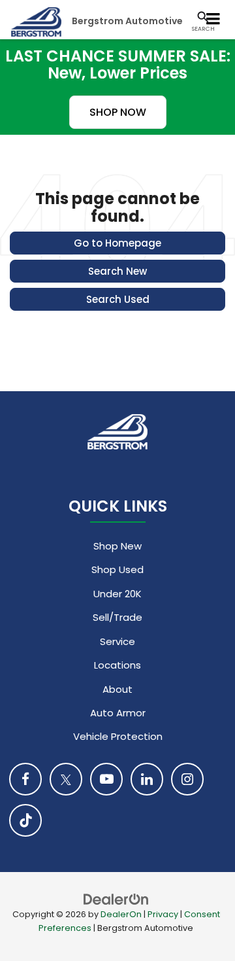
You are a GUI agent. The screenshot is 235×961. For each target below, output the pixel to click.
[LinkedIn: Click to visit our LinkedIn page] (147, 779)
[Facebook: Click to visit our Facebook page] (25, 779)
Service (117, 641)
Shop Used (117, 569)
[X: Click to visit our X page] (66, 779)
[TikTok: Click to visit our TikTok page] (25, 820)
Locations (117, 665)
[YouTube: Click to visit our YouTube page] (106, 779)
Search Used (117, 299)
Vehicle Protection (118, 736)
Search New (117, 271)
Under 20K (117, 594)
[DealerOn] (116, 898)
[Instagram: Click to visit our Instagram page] (187, 779)
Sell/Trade (117, 617)
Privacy (163, 914)
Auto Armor (118, 713)
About (117, 689)
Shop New (117, 546)
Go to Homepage (117, 243)
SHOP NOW (117, 112)
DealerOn (121, 914)
